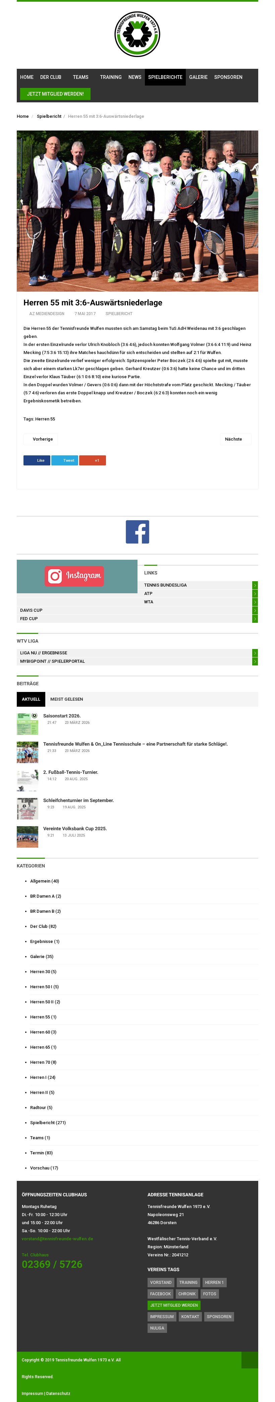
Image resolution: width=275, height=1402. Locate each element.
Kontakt (190, 1316)
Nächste (234, 439)
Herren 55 (45, 418)
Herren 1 (214, 1282)
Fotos (209, 1294)
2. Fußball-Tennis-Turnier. (70, 772)
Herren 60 (40, 1032)
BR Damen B (42, 911)
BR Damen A (42, 896)
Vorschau (39, 1167)
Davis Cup (31, 610)
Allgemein (40, 881)
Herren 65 (40, 1047)
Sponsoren (228, 77)
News (135, 77)
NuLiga (157, 1328)
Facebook (160, 1294)
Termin (37, 1152)
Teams (81, 77)
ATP (148, 593)
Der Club (50, 77)
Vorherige (42, 439)
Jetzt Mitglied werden (174, 1305)
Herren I (38, 1077)
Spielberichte (165, 77)
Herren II (39, 1092)
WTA (148, 601)
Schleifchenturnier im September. (78, 800)
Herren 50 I (41, 986)
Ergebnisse (41, 941)
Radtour (38, 1107)
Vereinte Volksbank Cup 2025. (75, 829)
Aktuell (31, 699)
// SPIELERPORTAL (52, 661)
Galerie (198, 77)
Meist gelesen (66, 699)
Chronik (187, 1294)
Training (111, 77)
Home (27, 77)
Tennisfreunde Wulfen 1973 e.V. (85, 1360)
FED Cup (29, 618)
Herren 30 (40, 971)
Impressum (162, 1316)
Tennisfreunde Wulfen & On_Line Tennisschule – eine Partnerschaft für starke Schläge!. (135, 744)
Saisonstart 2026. (62, 716)
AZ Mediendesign (46, 313)
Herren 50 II (42, 1001)
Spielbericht (49, 116)
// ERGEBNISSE (43, 652)
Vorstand (161, 1282)
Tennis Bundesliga (165, 585)
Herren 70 (40, 1062)
